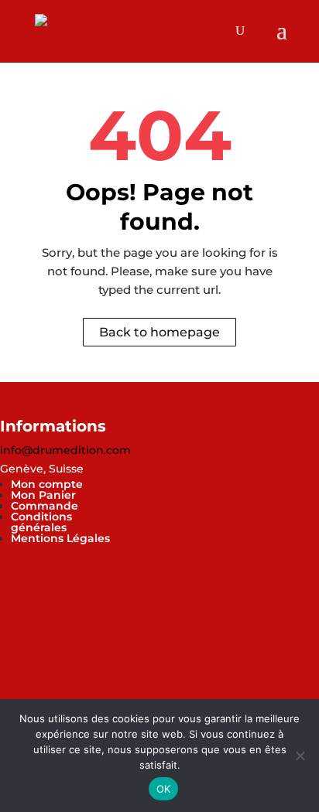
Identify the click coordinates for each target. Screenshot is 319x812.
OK (163, 789)
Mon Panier (43, 495)
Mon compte (47, 484)
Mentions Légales (60, 538)
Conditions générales (41, 522)
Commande (44, 506)
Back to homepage (159, 332)
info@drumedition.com (65, 450)
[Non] (299, 755)
